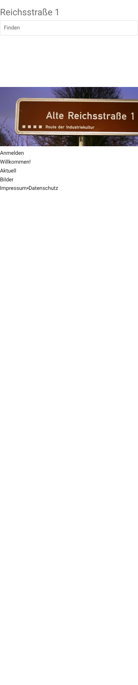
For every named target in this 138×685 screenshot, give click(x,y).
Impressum (13, 188)
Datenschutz (43, 188)
